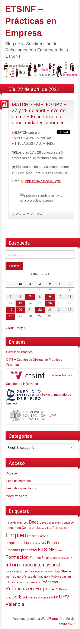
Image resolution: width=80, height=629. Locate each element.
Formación (17, 557)
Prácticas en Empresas (32, 589)
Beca (34, 522)
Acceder (12, 473)
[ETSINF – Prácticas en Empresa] (40, 69)
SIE (18, 597)
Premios (35, 582)
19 (10, 310)
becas (44, 522)
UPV (52, 415)
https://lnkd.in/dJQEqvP (43, 181)
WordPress (49, 619)
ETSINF (46, 549)
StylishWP (67, 624)
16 (50, 303)
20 (20, 310)
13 (20, 303)
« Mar (10, 328)
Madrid (39, 571)
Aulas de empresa (17, 522)
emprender (39, 543)
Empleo (16, 535)
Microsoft (48, 571)
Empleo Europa (37, 536)
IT (26, 571)
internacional (47, 565)
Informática (19, 565)
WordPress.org (16, 496)
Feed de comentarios (21, 488)
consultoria (46, 528)
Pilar (40, 214)
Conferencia (31, 528)
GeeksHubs (59, 558)
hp (67, 557)
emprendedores (19, 543)
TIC (56, 597)
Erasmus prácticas (21, 550)
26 (10, 316)
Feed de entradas (18, 481)
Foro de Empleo (41, 558)
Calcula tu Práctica (19, 352)
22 (40, 310)
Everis (59, 550)
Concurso (68, 522)
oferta (57, 571)
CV (65, 528)
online (14, 582)
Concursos (13, 528)
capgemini (55, 522)
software (29, 597)
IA (71, 557)
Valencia (15, 604)
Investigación (15, 571)
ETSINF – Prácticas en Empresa (30, 21)
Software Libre (44, 597)
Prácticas (49, 581)
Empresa (55, 542)
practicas (24, 582)
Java (31, 571)
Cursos (57, 528)
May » (20, 328)
